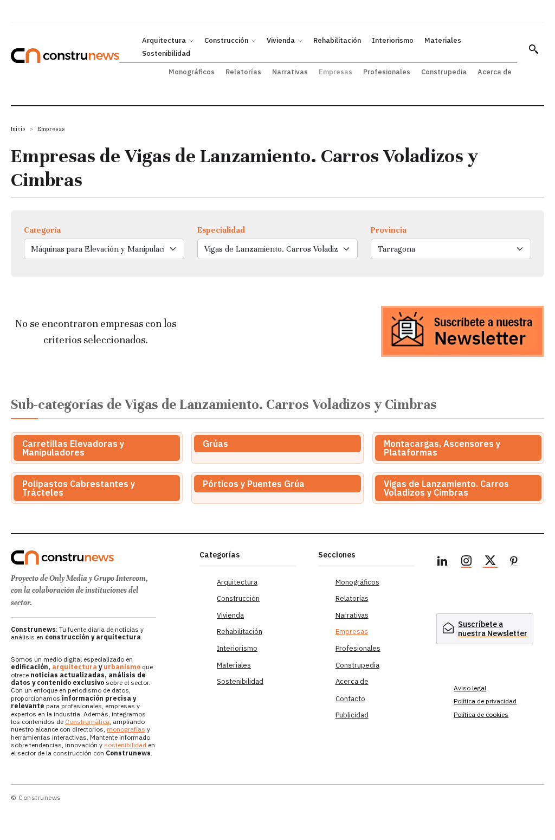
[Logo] (100, 557)
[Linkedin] (442, 562)
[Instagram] (466, 562)
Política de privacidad (485, 701)
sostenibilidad (125, 745)
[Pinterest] (514, 562)
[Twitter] (490, 562)
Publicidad (352, 715)
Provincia (388, 230)
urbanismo (122, 667)
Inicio (18, 128)
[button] (533, 49)
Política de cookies (481, 714)
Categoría (42, 230)
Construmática (87, 721)
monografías (126, 729)
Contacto (350, 698)
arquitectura (74, 667)
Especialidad (221, 230)
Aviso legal (470, 688)
